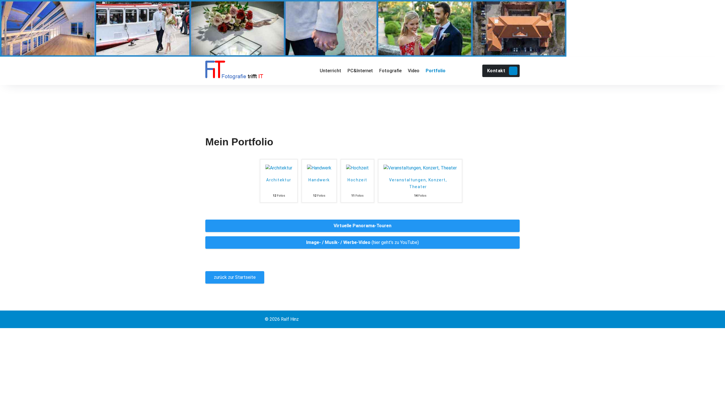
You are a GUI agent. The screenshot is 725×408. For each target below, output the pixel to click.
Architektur (278, 180)
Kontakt (496, 70)
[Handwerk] (319, 168)
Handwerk (319, 180)
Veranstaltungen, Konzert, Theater (418, 183)
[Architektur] (278, 168)
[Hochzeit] (357, 168)
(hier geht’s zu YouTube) (362, 242)
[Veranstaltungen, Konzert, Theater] (420, 168)
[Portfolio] (435, 70)
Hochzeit (357, 180)
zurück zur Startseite (235, 277)
